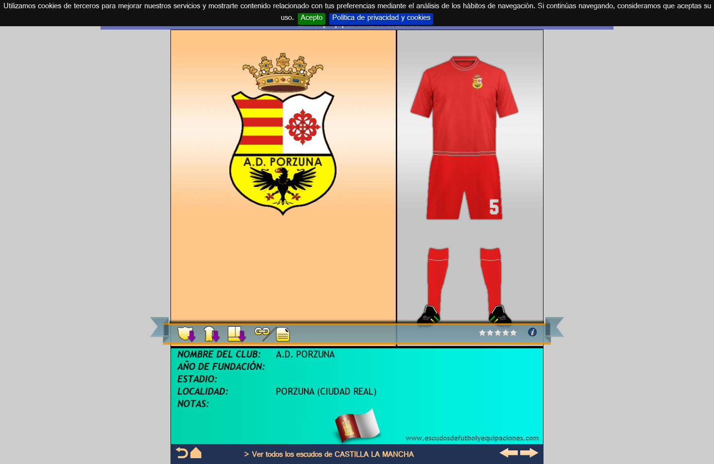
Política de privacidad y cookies (381, 19)
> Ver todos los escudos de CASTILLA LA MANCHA (329, 455)
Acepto (312, 19)
